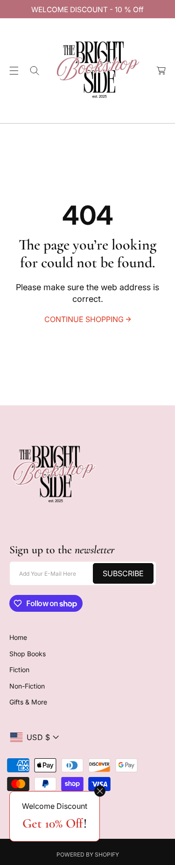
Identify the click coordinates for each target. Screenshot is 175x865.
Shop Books (27, 654)
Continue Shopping (84, 319)
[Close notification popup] (99, 791)
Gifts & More (28, 702)
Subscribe (123, 573)
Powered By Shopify (87, 854)
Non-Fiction (27, 686)
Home (18, 637)
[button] (14, 70)
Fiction (19, 670)
